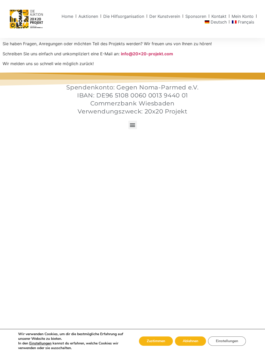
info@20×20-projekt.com (147, 53)
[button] (132, 125)
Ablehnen (190, 341)
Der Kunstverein (164, 16)
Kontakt (218, 16)
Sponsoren (195, 16)
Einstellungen (40, 343)
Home (67, 16)
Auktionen (88, 16)
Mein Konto (243, 16)
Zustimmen (156, 341)
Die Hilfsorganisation (123, 16)
